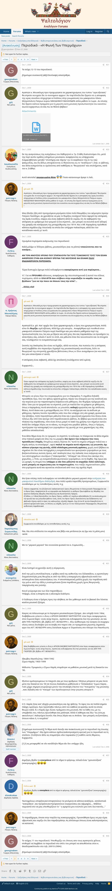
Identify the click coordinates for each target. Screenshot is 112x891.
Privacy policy (87, 883)
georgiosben (8, 49)
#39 (107, 813)
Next (33, 59)
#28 (107, 474)
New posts (5, 36)
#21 (107, 65)
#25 (107, 236)
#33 (107, 636)
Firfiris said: (28, 786)
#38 (107, 781)
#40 (107, 836)
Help (97, 883)
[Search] (108, 31)
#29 (107, 514)
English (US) (23, 883)
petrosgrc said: (30, 377)
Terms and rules (73, 883)
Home (6, 31)
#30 (107, 540)
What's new (30, 31)
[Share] (103, 64)
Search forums (18, 36)
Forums (17, 31)
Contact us (61, 883)
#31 (107, 563)
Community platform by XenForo (56, 889)
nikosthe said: (29, 519)
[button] (38, 31)
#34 (107, 676)
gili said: (27, 189)
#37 (107, 755)
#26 (107, 296)
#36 (107, 724)
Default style (9, 883)
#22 (107, 88)
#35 (107, 699)
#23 (107, 149)
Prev (6, 59)
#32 (107, 608)
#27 (107, 372)
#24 (107, 183)
